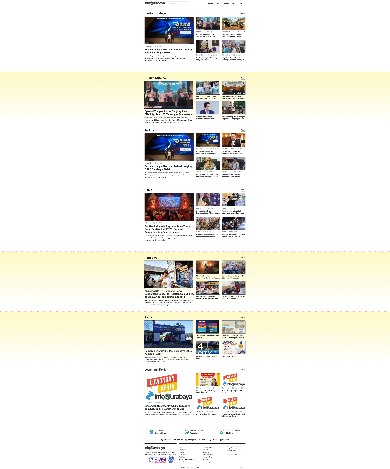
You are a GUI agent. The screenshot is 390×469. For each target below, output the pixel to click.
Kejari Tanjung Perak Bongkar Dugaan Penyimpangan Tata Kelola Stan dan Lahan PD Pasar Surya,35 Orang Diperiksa (233, 118)
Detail (243, 13)
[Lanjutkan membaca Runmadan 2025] (234, 347)
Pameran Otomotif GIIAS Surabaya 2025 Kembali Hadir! (168, 352)
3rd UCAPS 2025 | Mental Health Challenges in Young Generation (233, 337)
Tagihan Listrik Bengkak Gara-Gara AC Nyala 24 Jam (233, 212)
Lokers (226, 3)
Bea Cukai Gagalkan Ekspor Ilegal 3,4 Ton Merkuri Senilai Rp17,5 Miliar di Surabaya (207, 297)
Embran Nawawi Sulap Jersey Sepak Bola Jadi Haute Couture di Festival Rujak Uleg (233, 235)
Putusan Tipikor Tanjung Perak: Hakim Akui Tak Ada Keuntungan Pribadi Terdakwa (232, 97)
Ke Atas (243, 468)
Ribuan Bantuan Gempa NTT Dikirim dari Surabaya (233, 277)
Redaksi (205, 450)
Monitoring (206, 462)
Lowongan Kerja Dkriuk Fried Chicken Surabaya (233, 415)
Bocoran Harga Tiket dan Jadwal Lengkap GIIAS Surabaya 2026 (168, 51)
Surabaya (148, 402)
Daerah (199, 208)
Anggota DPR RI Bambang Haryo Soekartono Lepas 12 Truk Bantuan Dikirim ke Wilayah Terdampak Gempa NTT (169, 293)
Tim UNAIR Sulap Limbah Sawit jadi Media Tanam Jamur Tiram (232, 35)
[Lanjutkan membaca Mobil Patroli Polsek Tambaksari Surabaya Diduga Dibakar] (208, 267)
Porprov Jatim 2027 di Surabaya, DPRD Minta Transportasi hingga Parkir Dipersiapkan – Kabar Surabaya (232, 176)
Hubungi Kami (207, 457)
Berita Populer (183, 462)
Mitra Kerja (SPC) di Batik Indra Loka (232, 392)
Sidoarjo (199, 388)
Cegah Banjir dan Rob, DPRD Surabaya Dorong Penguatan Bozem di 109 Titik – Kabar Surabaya (207, 176)
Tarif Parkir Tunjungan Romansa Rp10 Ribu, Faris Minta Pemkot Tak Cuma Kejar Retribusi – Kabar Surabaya (232, 152)
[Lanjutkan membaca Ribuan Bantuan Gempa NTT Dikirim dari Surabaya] (234, 267)
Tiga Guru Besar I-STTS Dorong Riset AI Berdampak (233, 59)
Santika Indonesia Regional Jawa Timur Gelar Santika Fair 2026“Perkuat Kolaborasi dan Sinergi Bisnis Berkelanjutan (167, 229)
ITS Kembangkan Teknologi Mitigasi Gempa (207, 59)
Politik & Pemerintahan (186, 459)
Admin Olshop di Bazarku (206, 414)
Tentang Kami (207, 447)
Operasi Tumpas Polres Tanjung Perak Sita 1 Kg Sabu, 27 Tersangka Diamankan (205, 35)
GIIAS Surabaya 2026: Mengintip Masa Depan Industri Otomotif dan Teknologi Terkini (205, 152)
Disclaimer (206, 452)
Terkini (210, 3)
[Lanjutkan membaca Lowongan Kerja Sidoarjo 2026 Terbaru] (208, 379)
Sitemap (205, 459)
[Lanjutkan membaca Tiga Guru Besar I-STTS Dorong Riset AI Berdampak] (234, 46)
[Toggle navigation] (241, 3)
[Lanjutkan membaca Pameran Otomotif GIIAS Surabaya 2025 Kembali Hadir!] (169, 335)
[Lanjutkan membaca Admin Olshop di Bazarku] (208, 403)
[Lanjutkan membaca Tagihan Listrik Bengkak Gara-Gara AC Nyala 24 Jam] (234, 200)
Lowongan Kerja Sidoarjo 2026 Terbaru (206, 392)
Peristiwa (182, 457)
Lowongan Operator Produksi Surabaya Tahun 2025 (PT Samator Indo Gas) (167, 407)
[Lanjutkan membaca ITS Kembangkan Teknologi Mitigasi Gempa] (208, 46)
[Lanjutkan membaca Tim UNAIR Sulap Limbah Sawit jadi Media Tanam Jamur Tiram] (234, 23)
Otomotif (148, 46)
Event (234, 3)
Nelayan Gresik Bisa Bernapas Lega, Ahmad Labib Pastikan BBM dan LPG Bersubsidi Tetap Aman (207, 212)
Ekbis (218, 3)
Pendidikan (226, 31)
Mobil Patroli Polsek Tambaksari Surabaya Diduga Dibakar (207, 277)
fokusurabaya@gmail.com (234, 454)
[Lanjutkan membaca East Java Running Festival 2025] (208, 347)
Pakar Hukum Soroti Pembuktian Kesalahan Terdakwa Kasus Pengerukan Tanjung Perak (207, 118)
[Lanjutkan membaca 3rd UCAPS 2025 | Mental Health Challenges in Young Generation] (234, 327)
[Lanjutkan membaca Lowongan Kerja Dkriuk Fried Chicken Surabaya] (234, 403)
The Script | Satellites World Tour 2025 (207, 337)
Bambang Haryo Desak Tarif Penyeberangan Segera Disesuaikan (207, 235)
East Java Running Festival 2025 (206, 357)
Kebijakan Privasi (208, 454)
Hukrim (199, 32)
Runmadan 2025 (228, 356)
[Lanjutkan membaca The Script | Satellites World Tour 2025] (208, 327)
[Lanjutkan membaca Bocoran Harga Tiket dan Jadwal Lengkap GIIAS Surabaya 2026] (169, 30)
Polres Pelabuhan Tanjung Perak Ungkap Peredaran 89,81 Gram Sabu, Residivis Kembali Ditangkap (207, 97)
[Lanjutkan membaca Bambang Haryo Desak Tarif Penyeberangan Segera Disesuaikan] (208, 223)
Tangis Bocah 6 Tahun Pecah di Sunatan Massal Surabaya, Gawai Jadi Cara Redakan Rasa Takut (233, 297)
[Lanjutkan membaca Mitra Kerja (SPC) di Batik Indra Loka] (234, 379)
